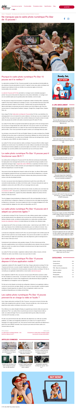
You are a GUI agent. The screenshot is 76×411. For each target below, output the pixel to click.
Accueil (3, 14)
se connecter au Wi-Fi (7, 190)
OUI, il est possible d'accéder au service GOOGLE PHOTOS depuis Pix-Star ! (63, 158)
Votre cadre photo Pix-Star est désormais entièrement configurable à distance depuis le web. (63, 140)
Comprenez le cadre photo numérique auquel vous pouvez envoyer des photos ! (38, 333)
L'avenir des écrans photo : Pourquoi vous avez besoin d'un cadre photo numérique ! (25, 352)
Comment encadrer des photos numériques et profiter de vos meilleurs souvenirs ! (41, 352)
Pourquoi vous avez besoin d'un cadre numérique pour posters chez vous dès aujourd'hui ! (9, 366)
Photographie (8, 14)
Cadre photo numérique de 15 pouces (22, 114)
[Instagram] (68, 18)
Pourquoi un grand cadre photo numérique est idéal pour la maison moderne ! (25, 366)
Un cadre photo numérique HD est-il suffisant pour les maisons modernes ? (9, 352)
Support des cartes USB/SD (23, 164)
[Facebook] (64, 18)
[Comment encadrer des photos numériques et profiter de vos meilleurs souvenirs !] (41, 345)
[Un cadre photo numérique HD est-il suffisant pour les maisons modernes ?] (9, 345)
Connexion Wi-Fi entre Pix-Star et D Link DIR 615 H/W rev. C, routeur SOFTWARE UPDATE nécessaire (63, 195)
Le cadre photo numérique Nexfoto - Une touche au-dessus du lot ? (11, 333)
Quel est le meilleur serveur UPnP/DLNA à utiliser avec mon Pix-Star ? (63, 251)
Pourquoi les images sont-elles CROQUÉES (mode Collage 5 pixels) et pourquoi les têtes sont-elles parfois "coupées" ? (63, 214)
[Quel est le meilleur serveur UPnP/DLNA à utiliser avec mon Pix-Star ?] (63, 243)
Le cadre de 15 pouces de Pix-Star (10, 93)
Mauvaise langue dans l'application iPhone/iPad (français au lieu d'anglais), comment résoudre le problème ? (63, 176)
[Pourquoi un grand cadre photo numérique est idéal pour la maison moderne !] (25, 359)
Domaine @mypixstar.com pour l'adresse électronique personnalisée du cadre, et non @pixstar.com (63, 121)
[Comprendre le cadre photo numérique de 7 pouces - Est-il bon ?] (41, 359)
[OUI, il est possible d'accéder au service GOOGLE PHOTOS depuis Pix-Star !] (63, 150)
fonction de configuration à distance (10, 221)
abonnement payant (36, 271)
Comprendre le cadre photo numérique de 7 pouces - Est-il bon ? (41, 366)
